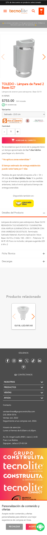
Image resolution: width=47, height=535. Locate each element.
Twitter (27, 361)
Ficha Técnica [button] (23, 253)
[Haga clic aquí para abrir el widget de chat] (40, 527)
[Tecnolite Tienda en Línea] (19, 12)
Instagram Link (14, 361)
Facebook (7, 361)
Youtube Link (20, 361)
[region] (23, 233)
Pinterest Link (23, 367)
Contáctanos (25, 374)
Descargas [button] (23, 261)
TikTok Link (33, 361)
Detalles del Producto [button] (23, 213)
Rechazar (14, 527)
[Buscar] (33, 11)
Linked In (39, 361)
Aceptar (33, 527)
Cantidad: (6, 126)
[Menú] (5, 11)
